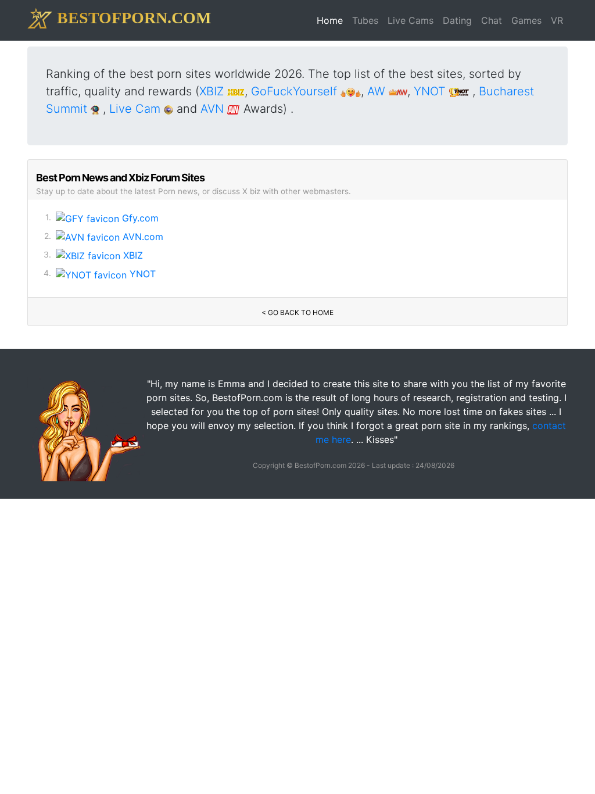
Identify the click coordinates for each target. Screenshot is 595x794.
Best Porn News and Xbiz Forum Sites (120, 177)
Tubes (365, 20)
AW (378, 91)
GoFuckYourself (295, 91)
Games (526, 20)
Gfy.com (139, 218)
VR (557, 20)
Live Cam (136, 109)
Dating (457, 20)
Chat (491, 20)
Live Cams (410, 20)
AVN (213, 109)
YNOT (431, 91)
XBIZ (213, 91)
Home (332, 19)
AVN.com (141, 236)
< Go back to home (297, 312)
